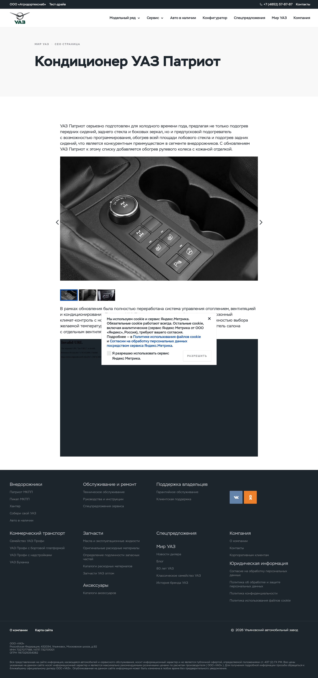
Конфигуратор (215, 18)
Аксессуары (95, 585)
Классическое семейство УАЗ (178, 576)
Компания (302, 18)
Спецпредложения (249, 18)
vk (236, 497)
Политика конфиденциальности (254, 593)
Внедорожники (26, 484)
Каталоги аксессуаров (99, 593)
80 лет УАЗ (165, 568)
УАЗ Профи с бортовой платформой (37, 548)
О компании (239, 541)
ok (250, 497)
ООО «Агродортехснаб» (28, 4)
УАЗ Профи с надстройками (31, 555)
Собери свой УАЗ (23, 513)
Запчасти (93, 533)
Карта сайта (44, 630)
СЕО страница (67, 44)
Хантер (15, 506)
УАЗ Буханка (19, 562)
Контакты (303, 4)
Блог (160, 561)
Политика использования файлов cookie (260, 600)
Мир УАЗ (279, 18)
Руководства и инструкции (103, 499)
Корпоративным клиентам (249, 555)
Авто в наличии (183, 18)
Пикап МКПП (20, 499)
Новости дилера (168, 554)
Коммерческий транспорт (37, 533)
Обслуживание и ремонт (109, 484)
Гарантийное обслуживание (177, 492)
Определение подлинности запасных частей (111, 557)
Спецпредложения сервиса (103, 506)
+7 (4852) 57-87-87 (278, 4)
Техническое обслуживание (104, 492)
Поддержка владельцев (182, 484)
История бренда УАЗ (172, 583)
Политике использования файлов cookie (167, 336)
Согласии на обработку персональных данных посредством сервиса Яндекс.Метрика (147, 343)
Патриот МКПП (21, 492)
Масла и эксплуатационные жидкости (111, 541)
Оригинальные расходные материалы (111, 548)
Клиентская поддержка (173, 499)
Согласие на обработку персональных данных (258, 573)
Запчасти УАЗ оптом (98, 573)
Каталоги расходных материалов (107, 566)
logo (25, 18)
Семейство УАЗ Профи (27, 541)
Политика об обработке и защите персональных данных (255, 584)
